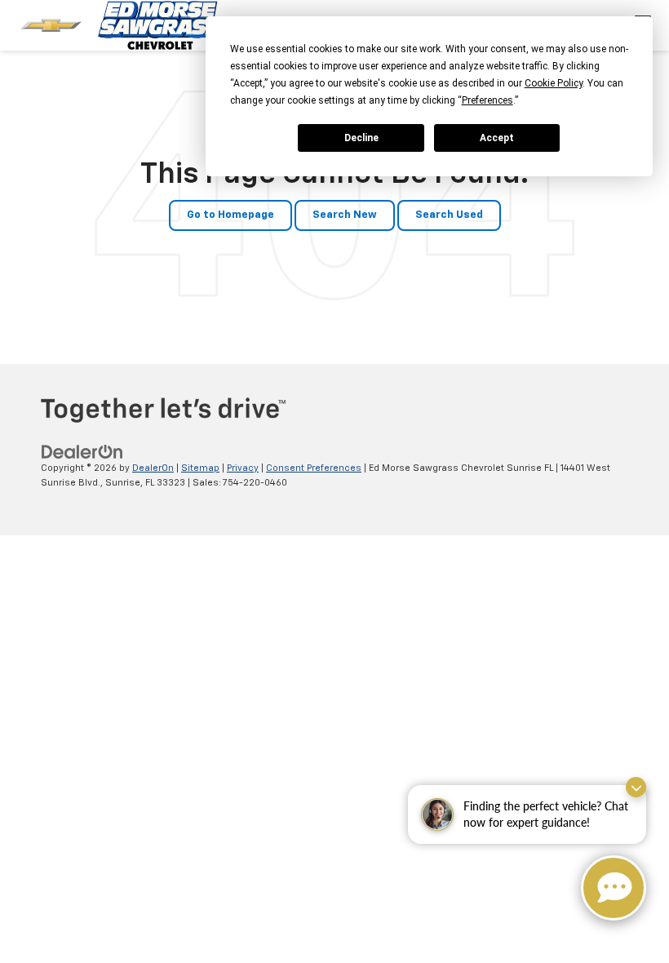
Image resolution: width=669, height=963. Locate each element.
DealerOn (153, 468)
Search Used (449, 215)
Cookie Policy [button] (554, 83)
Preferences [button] (487, 100)
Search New (344, 215)
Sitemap (200, 468)
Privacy (243, 468)
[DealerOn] (82, 451)
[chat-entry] (613, 888)
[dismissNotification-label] (636, 787)
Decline (361, 138)
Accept (497, 138)
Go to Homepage (230, 215)
